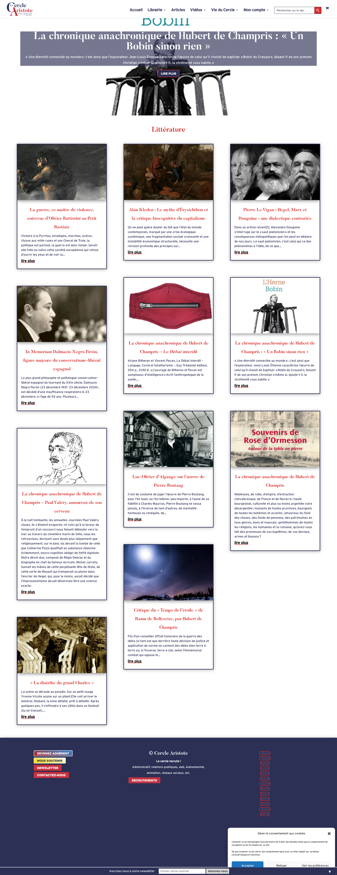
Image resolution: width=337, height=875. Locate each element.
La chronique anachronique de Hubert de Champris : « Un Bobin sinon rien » (168, 41)
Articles (178, 10)
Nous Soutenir (49, 760)
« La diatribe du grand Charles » (62, 683)
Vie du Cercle (223, 10)
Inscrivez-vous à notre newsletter (131, 871)
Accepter (247, 865)
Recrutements (144, 780)
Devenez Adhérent (53, 753)
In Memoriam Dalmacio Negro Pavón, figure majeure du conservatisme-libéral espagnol (61, 360)
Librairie (155, 10)
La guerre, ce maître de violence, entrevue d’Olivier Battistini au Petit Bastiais (62, 218)
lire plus (28, 261)
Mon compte (254, 10)
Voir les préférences (315, 865)
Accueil (136, 10)
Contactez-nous (51, 775)
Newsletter (47, 768)
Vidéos (196, 10)
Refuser (281, 865)
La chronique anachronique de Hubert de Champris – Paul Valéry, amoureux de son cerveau (62, 503)
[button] (329, 834)
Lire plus (168, 73)
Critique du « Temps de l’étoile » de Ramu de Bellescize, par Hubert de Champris (168, 619)
